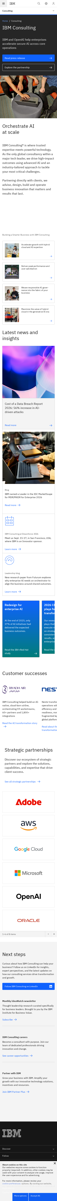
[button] (46, 3)
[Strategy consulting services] (36, 256)
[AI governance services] (36, 299)
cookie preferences (11, 1183)
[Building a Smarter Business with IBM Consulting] (28, 219)
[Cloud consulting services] (36, 321)
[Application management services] (36, 278)
